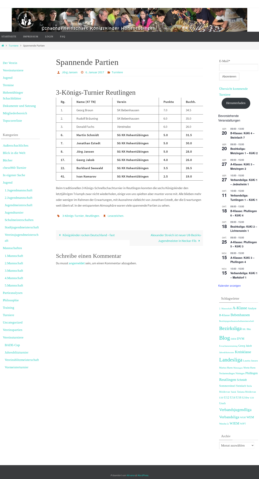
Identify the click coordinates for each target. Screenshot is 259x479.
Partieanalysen (13, 293)
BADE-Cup (12, 345)
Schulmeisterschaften (19, 220)
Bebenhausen (240, 315)
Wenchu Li (224, 423)
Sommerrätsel (227, 385)
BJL (244, 329)
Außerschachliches (15, 145)
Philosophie (11, 300)
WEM (250, 417)
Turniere (13, 45)
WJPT (243, 423)
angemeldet (77, 263)
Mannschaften (12, 248)
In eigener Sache (14, 175)
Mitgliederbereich (15, 113)
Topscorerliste (12, 120)
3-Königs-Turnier (73, 216)
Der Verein (10, 63)
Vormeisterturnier (16, 367)
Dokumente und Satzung (19, 106)
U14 (232, 397)
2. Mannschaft (225, 308)
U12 (226, 397)
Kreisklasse (243, 352)
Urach (222, 403)
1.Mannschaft (14, 256)
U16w (245, 397)
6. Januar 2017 (95, 72)
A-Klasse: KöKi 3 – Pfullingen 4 (242, 260)
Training (8, 307)
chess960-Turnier (14, 168)
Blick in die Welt (14, 153)
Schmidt (242, 379)
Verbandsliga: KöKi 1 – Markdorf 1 (243, 275)
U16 (238, 397)
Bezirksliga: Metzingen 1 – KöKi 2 (244, 151)
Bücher (8, 160)
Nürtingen (240, 373)
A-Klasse (239, 308)
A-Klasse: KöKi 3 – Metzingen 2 (242, 166)
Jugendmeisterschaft (18, 205)
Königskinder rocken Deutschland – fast (88, 235)
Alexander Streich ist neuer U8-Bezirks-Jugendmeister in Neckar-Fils (176, 238)
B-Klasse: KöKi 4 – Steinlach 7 (242, 135)
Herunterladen (236, 103)
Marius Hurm (226, 367)
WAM (243, 417)
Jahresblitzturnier (16, 352)
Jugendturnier (14, 212)
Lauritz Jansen (250, 360)
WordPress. (143, 475)
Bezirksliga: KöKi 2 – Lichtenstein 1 (243, 229)
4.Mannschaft (14, 278)
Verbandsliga (229, 417)
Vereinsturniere (13, 70)
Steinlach (241, 385)
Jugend (8, 78)
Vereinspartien (12, 330)
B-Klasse (224, 315)
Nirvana (130, 475)
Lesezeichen (115, 216)
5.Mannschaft (14, 285)
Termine (8, 85)
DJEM (233, 339)
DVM (240, 338)
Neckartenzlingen (227, 373)
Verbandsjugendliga (235, 409)
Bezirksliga (230, 328)
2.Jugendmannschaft (18, 198)
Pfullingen (251, 373)
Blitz (249, 329)
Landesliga (230, 360)
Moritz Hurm (249, 367)
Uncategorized (13, 322)
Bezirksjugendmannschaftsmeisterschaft (236, 321)
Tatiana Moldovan (246, 391)
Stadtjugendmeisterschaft (22, 227)
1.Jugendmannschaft (18, 190)
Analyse (252, 308)
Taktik (233, 392)
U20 (252, 398)
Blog (224, 338)
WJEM (234, 423)
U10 (221, 397)
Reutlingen (92, 216)
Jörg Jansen (70, 72)
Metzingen (238, 368)
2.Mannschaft (14, 263)
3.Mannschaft (14, 270)
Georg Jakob (245, 345)
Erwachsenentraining (228, 346)
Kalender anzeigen (229, 285)
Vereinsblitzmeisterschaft (22, 360)
